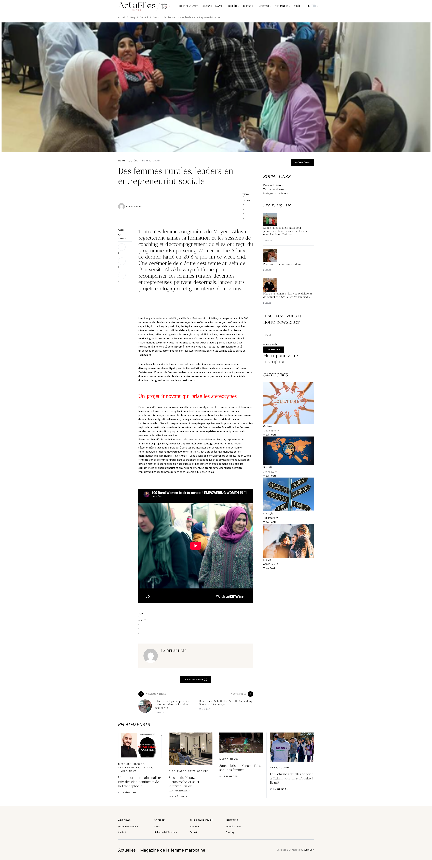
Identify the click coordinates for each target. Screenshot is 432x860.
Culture (146, 767)
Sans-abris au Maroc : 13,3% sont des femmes (240, 768)
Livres (122, 771)
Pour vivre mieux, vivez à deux (282, 264)
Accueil (121, 17)
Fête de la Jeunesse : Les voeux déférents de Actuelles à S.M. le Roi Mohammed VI (287, 295)
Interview (194, 826)
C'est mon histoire (131, 764)
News (156, 17)
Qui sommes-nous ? (128, 826)
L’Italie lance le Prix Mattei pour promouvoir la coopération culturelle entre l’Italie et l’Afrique (285, 231)
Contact (122, 832)
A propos (124, 820)
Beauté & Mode (233, 826)
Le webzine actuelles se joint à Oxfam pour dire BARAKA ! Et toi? (291, 778)
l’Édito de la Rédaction (165, 832)
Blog (132, 17)
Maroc (181, 771)
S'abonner (273, 349)
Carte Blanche (128, 767)
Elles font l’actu (201, 820)
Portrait (194, 832)
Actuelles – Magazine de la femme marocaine (161, 850)
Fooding (230, 832)
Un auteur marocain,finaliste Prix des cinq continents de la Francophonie (139, 782)
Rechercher (302, 162)
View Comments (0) (195, 679)
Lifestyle (232, 820)
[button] (313, 6)
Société (144, 17)
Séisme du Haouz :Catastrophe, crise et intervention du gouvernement (184, 784)
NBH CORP (309, 849)
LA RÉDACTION (133, 206)
